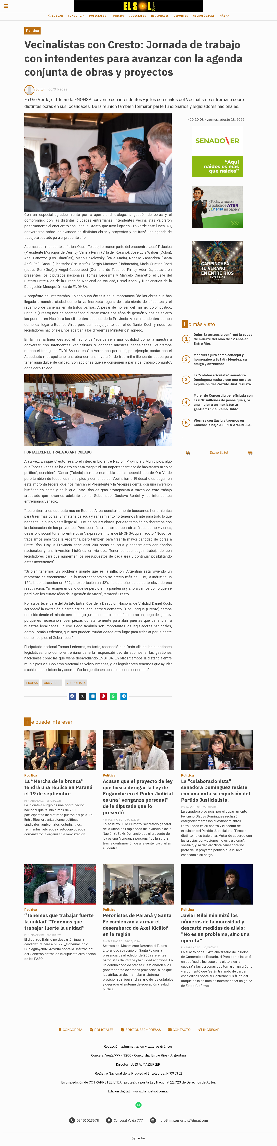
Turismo (117, 15)
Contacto (181, 1030)
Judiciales (137, 15)
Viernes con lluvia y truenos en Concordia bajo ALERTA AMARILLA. (223, 422)
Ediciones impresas (143, 1030)
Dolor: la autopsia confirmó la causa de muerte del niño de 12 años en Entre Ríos (223, 339)
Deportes (181, 15)
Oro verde (52, 683)
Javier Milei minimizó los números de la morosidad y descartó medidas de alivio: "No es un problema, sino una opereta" (215, 928)
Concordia (76, 15)
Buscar (57, 15)
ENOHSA (32, 683)
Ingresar (210, 1030)
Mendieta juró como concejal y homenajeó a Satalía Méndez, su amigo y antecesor (220, 359)
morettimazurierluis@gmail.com (183, 1120)
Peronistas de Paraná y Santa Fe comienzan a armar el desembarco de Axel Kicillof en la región (137, 924)
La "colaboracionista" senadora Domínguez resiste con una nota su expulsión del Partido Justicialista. (215, 790)
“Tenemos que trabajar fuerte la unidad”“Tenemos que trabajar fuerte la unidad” (59, 921)
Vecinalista (76, 683)
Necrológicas (204, 15)
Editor (40, 89)
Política (32, 30)
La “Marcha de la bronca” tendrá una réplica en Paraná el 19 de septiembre (58, 787)
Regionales (160, 15)
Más (223, 15)
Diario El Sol (219, 452)
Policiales (97, 15)
